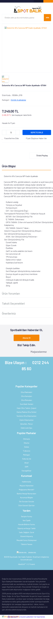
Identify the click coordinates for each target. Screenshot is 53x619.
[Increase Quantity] (18, 132)
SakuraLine (26, 459)
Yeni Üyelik (26, 520)
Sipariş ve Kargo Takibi (26, 528)
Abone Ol (26, 338)
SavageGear (26, 471)
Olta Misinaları (26, 400)
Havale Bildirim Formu (26, 524)
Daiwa (26, 447)
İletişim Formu (26, 516)
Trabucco (26, 451)
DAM (26, 467)
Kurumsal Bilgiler (26, 497)
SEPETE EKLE (37, 132)
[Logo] (26, 9)
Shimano (26, 439)
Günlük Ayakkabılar (18, 100)
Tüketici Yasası (26, 544)
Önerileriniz (9, 313)
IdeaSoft (22, 564)
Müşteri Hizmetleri (26, 486)
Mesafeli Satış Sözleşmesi (27, 540)
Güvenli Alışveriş (26, 536)
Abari (26, 463)
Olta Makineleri (26, 392)
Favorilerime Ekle (11, 138)
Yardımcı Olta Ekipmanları (26, 416)
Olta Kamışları (26, 396)
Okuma (26, 443)
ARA (47, 18)
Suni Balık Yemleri (26, 404)
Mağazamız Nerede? (26, 489)
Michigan (26, 455)
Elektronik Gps (26, 428)
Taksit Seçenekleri (13, 303)
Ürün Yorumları (11, 293)
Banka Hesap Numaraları (26, 493)
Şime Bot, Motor (26, 424)
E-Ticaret (31, 564)
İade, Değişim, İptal (26, 532)
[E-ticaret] (26, 616)
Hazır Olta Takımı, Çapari (26, 408)
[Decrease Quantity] (4, 132)
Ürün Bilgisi (9, 166)
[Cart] (48, 1)
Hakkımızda (26, 482)
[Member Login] (38, 1)
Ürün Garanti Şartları (26, 505)
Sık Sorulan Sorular (26, 501)
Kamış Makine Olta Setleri (26, 412)
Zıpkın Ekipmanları (26, 420)
